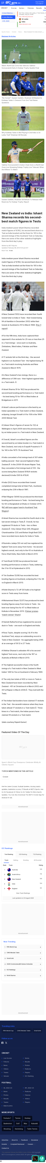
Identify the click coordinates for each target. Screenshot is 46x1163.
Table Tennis (32, 1129)
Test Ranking (8, 854)
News (20, 32)
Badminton (8, 1123)
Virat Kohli (10, 958)
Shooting (7, 1129)
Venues (6, 1076)
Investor (4, 1144)
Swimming (19, 1129)
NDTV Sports (35, 789)
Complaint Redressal (17, 1144)
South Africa (16, 874)
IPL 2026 (6, 21)
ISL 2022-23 (8, 1088)
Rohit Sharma (11, 975)
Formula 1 (7, 1118)
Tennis (17, 1118)
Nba (25, 1123)
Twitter (27, 792)
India (13, 884)
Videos (6, 1069)
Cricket (4, 8)
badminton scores (14, 789)
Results (39, 8)
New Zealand (16, 879)
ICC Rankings (11, 970)
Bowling (26, 860)
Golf (18, 1123)
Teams (6, 1072)
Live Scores (8, 1058)
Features (28, 1069)
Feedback (24, 1140)
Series (21, 8)
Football (21, 786)
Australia (15, 870)
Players (27, 1072)
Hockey (27, 1118)
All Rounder (38, 860)
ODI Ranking (23, 854)
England (14, 888)
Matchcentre (8, 1106)
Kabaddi (34, 1123)
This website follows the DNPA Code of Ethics (17, 1152)
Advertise (5, 1140)
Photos (27, 1065)
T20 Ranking (37, 854)
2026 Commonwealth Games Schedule (20, 964)
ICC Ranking (29, 1076)
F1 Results (25, 789)
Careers (30, 1144)
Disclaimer (34, 1140)
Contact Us (5, 1148)
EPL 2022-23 (29, 1088)
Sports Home (6, 32)
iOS (11, 797)
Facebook (9, 792)
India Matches (8, 17)
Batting (16, 860)
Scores (14, 8)
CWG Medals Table (13, 952)
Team (6, 860)
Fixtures (31, 8)
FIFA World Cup (12, 947)
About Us (15, 1140)
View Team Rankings (23, 893)
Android (4, 797)
